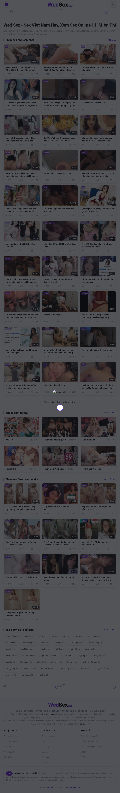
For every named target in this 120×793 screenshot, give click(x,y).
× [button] (60, 407)
